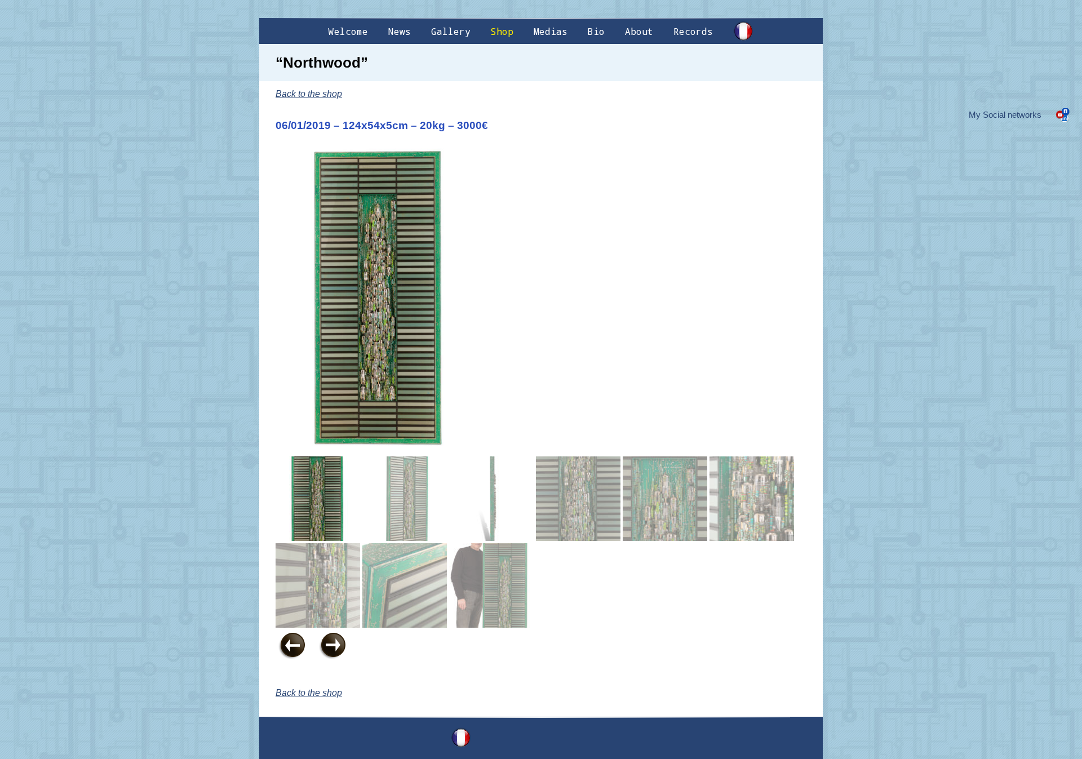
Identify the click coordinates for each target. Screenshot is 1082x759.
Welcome (348, 31)
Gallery (451, 31)
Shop (502, 31)
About (639, 31)
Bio (596, 31)
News (399, 31)
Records (693, 31)
